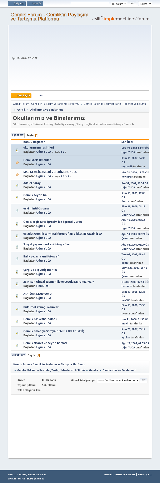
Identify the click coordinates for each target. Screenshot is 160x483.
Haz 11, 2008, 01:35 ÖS (135, 319)
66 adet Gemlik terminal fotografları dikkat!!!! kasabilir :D (62, 234)
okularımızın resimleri (38, 147)
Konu (27, 142)
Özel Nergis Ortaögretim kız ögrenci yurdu (52, 222)
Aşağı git (17, 135)
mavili (125, 323)
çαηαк (125, 263)
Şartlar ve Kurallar (124, 474)
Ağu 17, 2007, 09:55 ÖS (135, 343)
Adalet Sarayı (32, 183)
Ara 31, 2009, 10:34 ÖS (134, 183)
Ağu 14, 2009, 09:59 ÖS (135, 234)
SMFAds (12, 479)
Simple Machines (37, 474)
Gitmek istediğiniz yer (83, 380)
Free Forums (26, 479)
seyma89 (126, 166)
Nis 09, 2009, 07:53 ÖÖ (135, 282)
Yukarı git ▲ (145, 474)
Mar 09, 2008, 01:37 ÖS (135, 148)
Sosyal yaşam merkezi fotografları (46, 244)
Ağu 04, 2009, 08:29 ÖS (135, 244)
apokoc (125, 337)
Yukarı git (18, 355)
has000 (125, 300)
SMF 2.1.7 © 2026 (17, 474)
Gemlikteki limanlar (37, 160)
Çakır (124, 238)
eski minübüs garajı (36, 208)
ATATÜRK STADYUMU (37, 294)
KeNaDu (126, 176)
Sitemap (39, 478)
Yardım (108, 474)
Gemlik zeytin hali (35, 195)
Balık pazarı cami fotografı (41, 256)
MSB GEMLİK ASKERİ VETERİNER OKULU (50, 172)
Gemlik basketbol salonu (40, 319)
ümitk (125, 201)
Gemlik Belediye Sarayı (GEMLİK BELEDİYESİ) (53, 331)
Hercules (42, 286)
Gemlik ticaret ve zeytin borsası (45, 343)
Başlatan (39, 142)
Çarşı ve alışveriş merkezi (40, 270)
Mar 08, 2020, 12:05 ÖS (135, 172)
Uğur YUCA (43, 152)
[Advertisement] (94, 59)
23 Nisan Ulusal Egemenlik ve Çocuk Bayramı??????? (58, 282)
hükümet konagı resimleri (41, 307)
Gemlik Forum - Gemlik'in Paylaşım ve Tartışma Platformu (49, 16)
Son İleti (127, 142)
